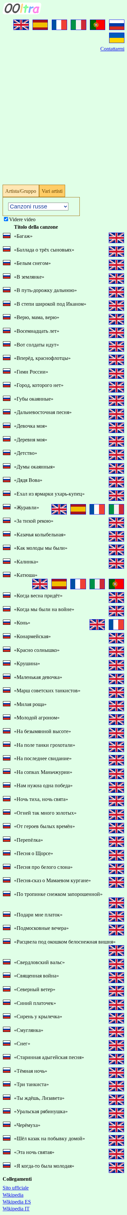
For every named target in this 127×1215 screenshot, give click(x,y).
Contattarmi (112, 49)
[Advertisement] (63, 115)
